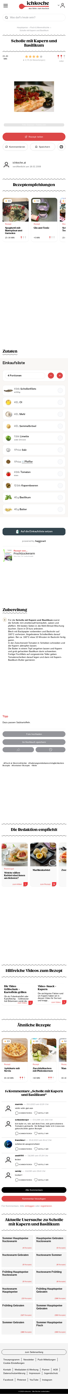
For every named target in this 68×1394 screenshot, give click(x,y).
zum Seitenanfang (34, 1352)
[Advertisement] (34, 927)
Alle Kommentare (34, 1190)
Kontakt (7, 1369)
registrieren (46, 1206)
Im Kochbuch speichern (34, 742)
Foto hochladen (34, 734)
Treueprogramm (11, 1359)
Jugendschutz (51, 1373)
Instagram (47, 1380)
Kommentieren (25, 1113)
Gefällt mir (43, 1113)
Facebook (8, 1380)
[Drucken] (61, 147)
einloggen (30, 1206)
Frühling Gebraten (13, 1305)
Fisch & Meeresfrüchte (16, 763)
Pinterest (21, 1380)
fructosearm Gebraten (15, 1255)
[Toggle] (61, 5)
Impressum (34, 1373)
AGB (55, 1369)
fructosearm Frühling (49, 1272)
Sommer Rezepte (21, 765)
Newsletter (28, 1359)
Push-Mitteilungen (47, 1359)
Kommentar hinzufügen (34, 1198)
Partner (45, 1369)
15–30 (5, 56)
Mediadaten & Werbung (26, 1369)
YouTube (34, 1380)
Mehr (34, 765)
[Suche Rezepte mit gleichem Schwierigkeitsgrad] (61, 57)
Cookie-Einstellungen (14, 1363)
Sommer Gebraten (13, 1322)
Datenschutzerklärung (14, 1373)
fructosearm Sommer (49, 1255)
